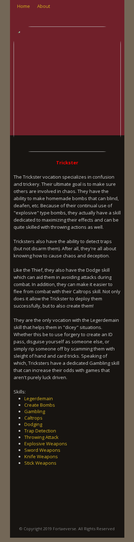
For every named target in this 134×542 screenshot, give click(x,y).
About (43, 6)
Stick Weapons (40, 463)
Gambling (34, 411)
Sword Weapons (42, 450)
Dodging (33, 424)
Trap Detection (40, 430)
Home (23, 6)
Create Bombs (39, 405)
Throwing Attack (41, 437)
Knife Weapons (41, 456)
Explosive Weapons (45, 443)
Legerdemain (38, 398)
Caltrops (33, 418)
